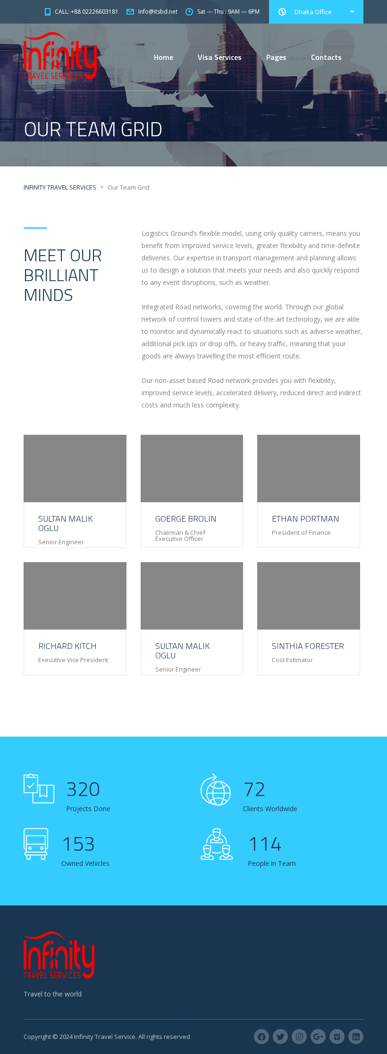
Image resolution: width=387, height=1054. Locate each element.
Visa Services (220, 57)
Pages (276, 57)
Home (163, 57)
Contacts (326, 57)
